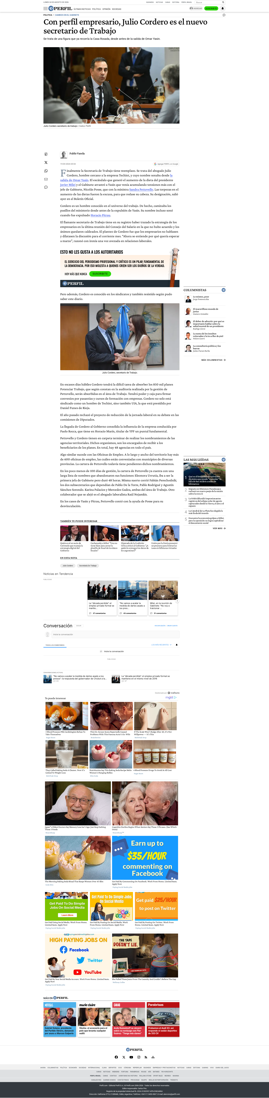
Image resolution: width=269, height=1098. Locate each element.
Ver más (217, 528)
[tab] (55, 645)
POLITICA (47, 15)
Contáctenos (123, 1080)
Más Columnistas (211, 360)
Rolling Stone (145, 1076)
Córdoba (127, 1068)
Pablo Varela (77, 153)
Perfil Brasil (186, 2)
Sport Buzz (158, 1076)
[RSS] (146, 1057)
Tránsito (174, 1080)
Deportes (112, 1068)
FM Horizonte (167, 1072)
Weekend (115, 1072)
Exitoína (175, 2)
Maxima (176, 1076)
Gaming (205, 1068)
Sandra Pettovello (141, 189)
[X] (123, 1057)
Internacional (94, 1068)
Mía (149, 1072)
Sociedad (116, 9)
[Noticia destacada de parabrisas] (163, 1006)
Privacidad (135, 1080)
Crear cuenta (172, 625)
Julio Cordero (68, 566)
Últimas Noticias (82, 9)
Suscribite (211, 8)
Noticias (159, 2)
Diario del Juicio (222, 1068)
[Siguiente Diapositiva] (177, 601)
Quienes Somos (109, 1080)
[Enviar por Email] (45, 179)
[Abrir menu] (45, 8)
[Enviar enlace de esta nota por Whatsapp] (45, 170)
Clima (104, 1068)
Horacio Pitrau (100, 215)
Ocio (120, 1068)
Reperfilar (137, 1068)
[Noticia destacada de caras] (128, 1006)
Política (96, 9)
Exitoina (196, 1068)
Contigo (113, 1076)
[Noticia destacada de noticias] (59, 1006)
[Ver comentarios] (223, 15)
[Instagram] (138, 1057)
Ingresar (197, 8)
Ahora (43, 1068)
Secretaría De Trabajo (88, 566)
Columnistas (195, 290)
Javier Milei (68, 184)
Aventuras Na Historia (128, 1076)
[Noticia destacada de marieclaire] (94, 1006)
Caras (167, 2)
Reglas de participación (158, 1080)
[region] (111, 659)
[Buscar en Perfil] (223, 2)
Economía (73, 1068)
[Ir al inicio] (60, 8)
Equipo (144, 1080)
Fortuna (124, 1072)
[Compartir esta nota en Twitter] (45, 162)
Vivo (212, 1068)
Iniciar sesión (160, 625)
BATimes (156, 1072)
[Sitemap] (153, 1057)
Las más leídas (196, 459)
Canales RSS (96, 1080)
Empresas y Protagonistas (164, 1068)
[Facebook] (116, 1057)
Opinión (106, 9)
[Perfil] (60, 998)
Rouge (143, 1072)
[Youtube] (131, 1057)
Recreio (168, 1076)
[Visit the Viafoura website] (173, 693)
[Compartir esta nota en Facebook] (45, 154)
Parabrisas (134, 1072)
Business (150, 2)
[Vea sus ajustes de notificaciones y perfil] (222, 8)
